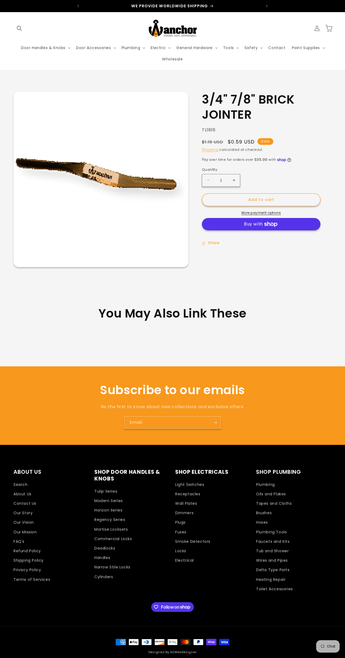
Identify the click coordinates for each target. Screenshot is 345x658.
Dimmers (184, 513)
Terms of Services (31, 579)
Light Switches (189, 484)
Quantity (209, 169)
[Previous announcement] (78, 6)
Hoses (262, 522)
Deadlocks (104, 548)
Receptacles (188, 494)
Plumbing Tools (271, 532)
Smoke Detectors (193, 541)
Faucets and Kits (273, 541)
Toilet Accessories (274, 589)
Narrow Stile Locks (112, 567)
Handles (102, 558)
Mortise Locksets (111, 529)
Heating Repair (270, 579)
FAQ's (19, 541)
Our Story (23, 513)
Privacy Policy (27, 570)
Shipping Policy (28, 560)
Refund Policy (27, 551)
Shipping (210, 149)
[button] (19, 28)
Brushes (264, 513)
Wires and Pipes (272, 560)
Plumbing (265, 484)
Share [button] (214, 243)
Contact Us (24, 503)
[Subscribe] (215, 422)
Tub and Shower (272, 551)
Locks (180, 551)
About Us (22, 494)
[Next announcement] (267, 6)
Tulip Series (105, 491)
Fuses (181, 532)
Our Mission (25, 532)
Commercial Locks (113, 538)
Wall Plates (186, 503)
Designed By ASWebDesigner (173, 652)
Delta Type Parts (273, 570)
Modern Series (108, 501)
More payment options (261, 212)
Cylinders (103, 576)
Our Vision (23, 522)
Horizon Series (108, 510)
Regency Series (109, 520)
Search (20, 484)
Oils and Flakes (271, 494)
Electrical (184, 560)
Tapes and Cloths (274, 503)
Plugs (180, 522)
